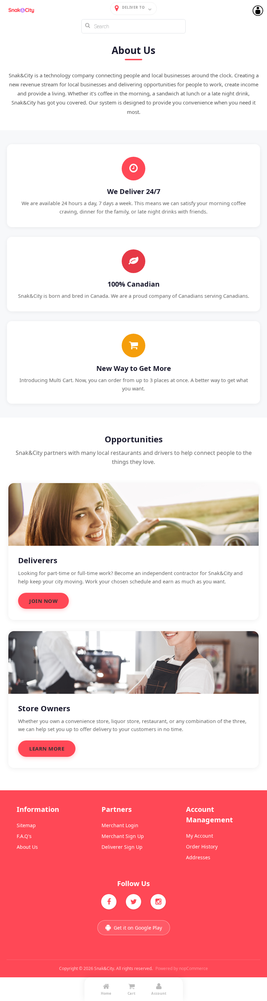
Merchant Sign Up (123, 836)
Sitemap (26, 825)
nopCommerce (193, 968)
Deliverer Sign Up (122, 847)
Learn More (46, 748)
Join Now (43, 600)
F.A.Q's (24, 836)
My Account (199, 835)
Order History (202, 846)
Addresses (198, 857)
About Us (27, 847)
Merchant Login (120, 825)
